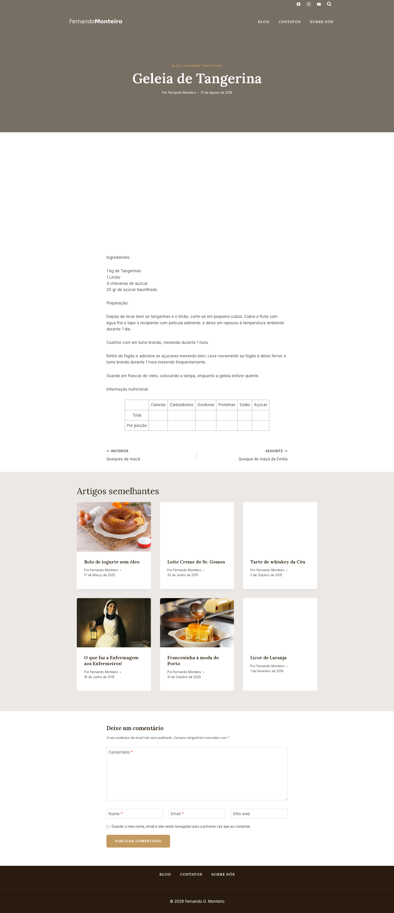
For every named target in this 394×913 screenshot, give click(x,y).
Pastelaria (212, 65)
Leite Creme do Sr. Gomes (196, 562)
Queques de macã (123, 455)
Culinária (191, 65)
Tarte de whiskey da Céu (277, 562)
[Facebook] (299, 4)
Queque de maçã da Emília (263, 455)
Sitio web (241, 814)
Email (177, 814)
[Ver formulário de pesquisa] (329, 4)
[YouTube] (319, 4)
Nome (116, 814)
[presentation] (114, 526)
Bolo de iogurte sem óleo (112, 562)
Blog (264, 21)
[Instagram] (309, 4)
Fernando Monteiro (182, 92)
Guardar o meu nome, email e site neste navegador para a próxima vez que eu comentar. (181, 826)
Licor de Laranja (268, 657)
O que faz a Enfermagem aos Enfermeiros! (111, 660)
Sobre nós (321, 21)
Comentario (121, 752)
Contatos (290, 21)
